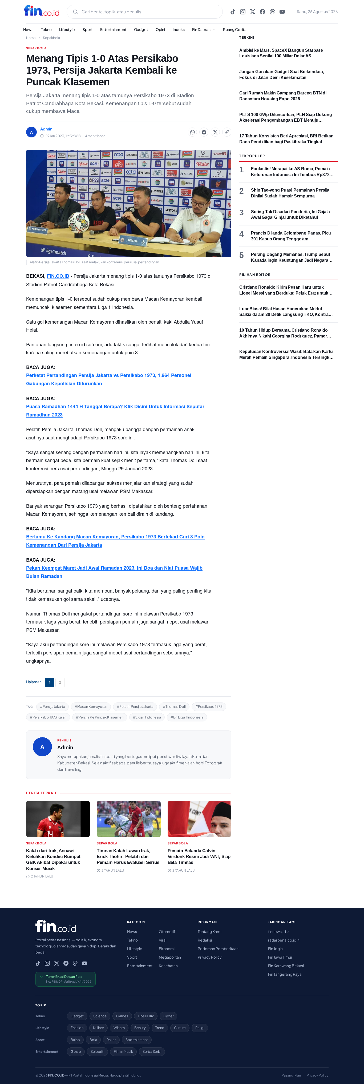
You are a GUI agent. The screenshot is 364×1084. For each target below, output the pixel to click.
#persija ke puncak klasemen (99, 717)
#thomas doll (174, 706)
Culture (180, 1028)
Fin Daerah (201, 29)
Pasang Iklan (291, 1075)
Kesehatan (168, 965)
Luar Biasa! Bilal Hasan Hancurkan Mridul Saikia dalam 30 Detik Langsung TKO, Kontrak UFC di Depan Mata (285, 315)
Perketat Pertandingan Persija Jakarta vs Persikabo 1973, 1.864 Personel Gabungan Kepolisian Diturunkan (108, 379)
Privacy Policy (210, 957)
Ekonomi (167, 948)
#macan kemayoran (91, 706)
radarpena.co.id (282, 940)
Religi (199, 1028)
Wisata (119, 1028)
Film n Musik (123, 1051)
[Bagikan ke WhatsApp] (192, 132)
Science (100, 1016)
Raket (111, 1040)
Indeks (179, 29)
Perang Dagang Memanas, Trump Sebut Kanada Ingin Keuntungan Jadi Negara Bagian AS (290, 260)
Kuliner (98, 1028)
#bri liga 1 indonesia (187, 717)
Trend (159, 1028)
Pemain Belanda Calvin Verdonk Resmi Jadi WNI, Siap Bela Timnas (199, 856)
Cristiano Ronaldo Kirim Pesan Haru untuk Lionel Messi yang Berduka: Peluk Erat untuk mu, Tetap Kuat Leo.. (283, 293)
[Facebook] (262, 11)
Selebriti (97, 1051)
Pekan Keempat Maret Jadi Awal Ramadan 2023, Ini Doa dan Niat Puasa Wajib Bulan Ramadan (114, 571)
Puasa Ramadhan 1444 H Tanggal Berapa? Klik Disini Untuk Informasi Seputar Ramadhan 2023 (115, 410)
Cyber (168, 1016)
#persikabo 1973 (209, 706)
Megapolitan (170, 957)
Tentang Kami (209, 931)
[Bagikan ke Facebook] (203, 132)
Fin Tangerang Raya (285, 974)
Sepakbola (51, 37)
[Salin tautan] (226, 132)
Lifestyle (67, 29)
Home (31, 37)
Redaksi (205, 940)
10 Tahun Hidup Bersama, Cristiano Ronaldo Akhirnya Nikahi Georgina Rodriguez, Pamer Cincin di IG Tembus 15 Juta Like (283, 336)
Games (122, 1016)
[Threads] (272, 11)
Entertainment (113, 29)
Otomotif (167, 931)
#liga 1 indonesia (147, 717)
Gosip (76, 1051)
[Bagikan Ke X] (215, 132)
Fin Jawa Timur (280, 957)
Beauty (140, 1028)
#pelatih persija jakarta (135, 706)
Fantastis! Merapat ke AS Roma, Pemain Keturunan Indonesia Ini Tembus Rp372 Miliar (290, 174)
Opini (160, 29)
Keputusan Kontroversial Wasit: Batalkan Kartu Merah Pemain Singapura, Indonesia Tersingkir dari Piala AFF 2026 (286, 357)
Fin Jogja (275, 948)
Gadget (141, 29)
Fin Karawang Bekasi (286, 965)
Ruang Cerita (234, 29)
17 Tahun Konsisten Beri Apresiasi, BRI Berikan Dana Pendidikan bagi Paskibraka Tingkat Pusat (286, 142)
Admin (65, 747)
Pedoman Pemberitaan (218, 948)
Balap (75, 1040)
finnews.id (277, 931)
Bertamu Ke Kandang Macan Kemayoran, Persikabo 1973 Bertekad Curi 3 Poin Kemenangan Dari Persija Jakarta (115, 540)
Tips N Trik (146, 1016)
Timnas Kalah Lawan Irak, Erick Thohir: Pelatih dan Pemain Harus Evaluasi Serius (128, 856)
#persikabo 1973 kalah (48, 717)
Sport (88, 29)
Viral (162, 940)
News (28, 29)
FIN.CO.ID (58, 275)
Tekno (46, 29)
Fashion (77, 1028)
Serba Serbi (152, 1051)
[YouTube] (282, 11)
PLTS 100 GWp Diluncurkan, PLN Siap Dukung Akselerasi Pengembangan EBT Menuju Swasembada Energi (285, 120)
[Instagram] (242, 11)
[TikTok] (233, 11)
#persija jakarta (52, 706)
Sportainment (137, 1040)
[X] (252, 11)
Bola (93, 1040)
